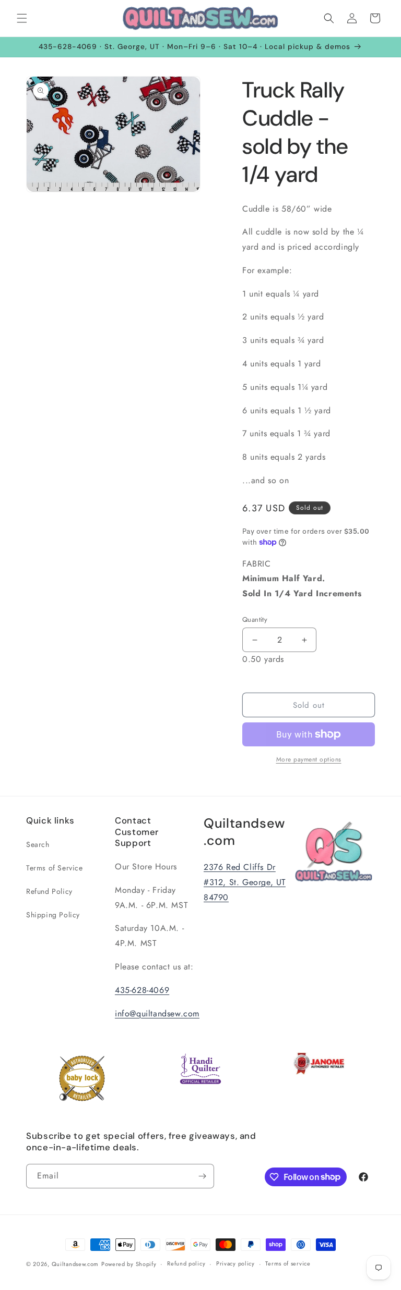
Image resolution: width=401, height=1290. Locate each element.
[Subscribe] (202, 1176)
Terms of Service (54, 868)
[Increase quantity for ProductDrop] (304, 640)
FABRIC (301, 579)
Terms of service (287, 1263)
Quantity (254, 619)
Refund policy (186, 1263)
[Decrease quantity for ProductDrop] (254, 640)
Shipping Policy (53, 915)
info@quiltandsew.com (157, 1013)
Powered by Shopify (129, 1264)
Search (38, 844)
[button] (21, 18)
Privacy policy (235, 1263)
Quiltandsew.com (75, 1264)
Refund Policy (49, 891)
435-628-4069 (142, 990)
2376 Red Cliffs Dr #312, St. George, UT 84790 (245, 882)
